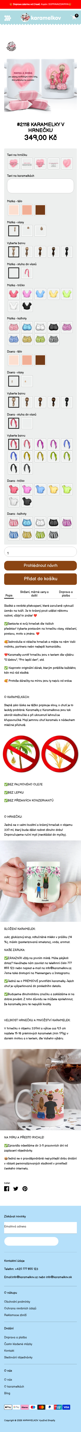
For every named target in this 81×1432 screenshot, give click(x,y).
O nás (8, 1380)
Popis (8, 595)
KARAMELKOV (30, 1420)
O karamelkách (14, 1386)
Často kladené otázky (18, 1344)
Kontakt (9, 1351)
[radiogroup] (40, 163)
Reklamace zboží (15, 1315)
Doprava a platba (66, 593)
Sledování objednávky (18, 1357)
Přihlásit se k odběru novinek (31, 1241)
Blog (7, 1393)
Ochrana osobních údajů (20, 1308)
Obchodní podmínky (17, 1302)
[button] (40, 155)
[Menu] (7, 18)
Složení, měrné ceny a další (34, 593)
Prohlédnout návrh (41, 565)
